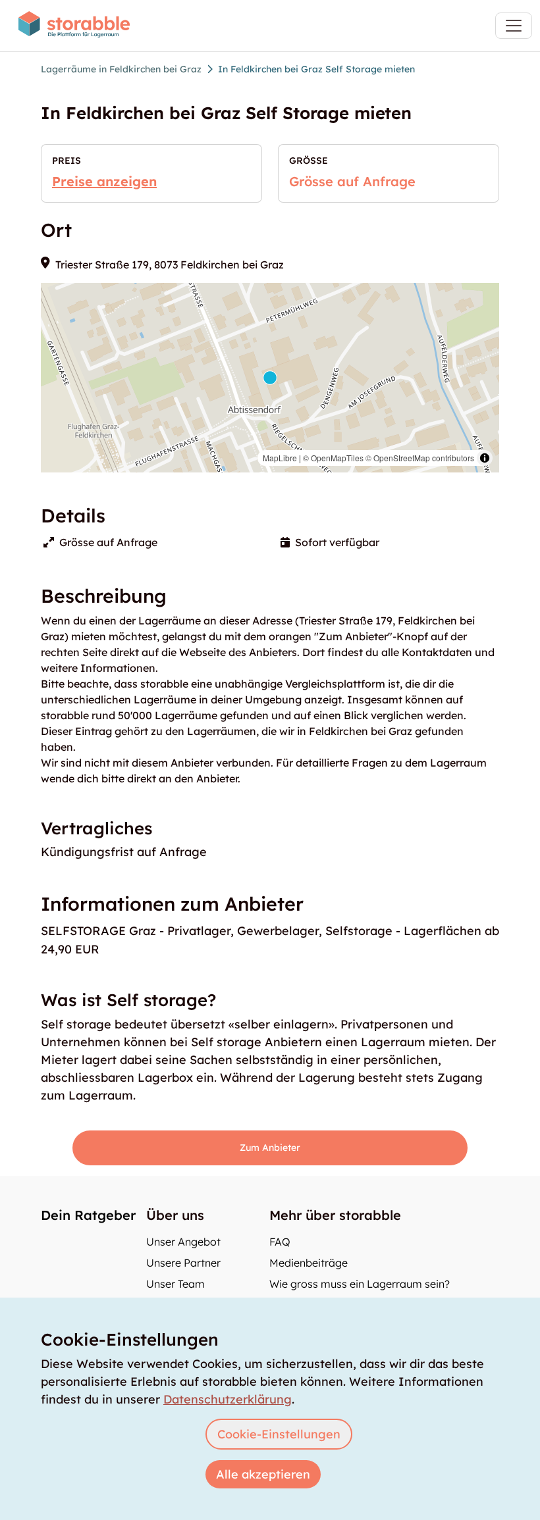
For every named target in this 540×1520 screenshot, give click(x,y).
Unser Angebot (183, 1241)
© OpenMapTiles (333, 457)
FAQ (279, 1241)
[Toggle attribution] (485, 458)
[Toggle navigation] (513, 26)
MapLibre (280, 457)
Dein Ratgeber (88, 1215)
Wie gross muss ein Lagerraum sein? (359, 1283)
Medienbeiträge (308, 1262)
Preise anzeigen (104, 181)
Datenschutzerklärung (227, 1399)
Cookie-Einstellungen (278, 1434)
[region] (270, 377)
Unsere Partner (183, 1262)
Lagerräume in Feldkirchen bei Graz (121, 69)
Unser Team (175, 1283)
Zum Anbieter (270, 1147)
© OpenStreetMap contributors (419, 457)
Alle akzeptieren (263, 1474)
